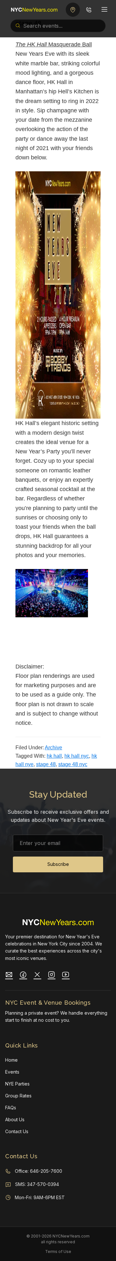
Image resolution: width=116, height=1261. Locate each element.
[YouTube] (66, 975)
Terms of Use (58, 1251)
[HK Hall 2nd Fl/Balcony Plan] (79, 639)
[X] (37, 975)
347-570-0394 (43, 1184)
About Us (14, 1119)
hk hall (54, 756)
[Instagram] (51, 975)
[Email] (9, 975)
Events (12, 1072)
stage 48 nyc (72, 764)
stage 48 (46, 764)
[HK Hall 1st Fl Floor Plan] (37, 639)
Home (11, 1060)
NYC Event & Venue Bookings (48, 1002)
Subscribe (58, 864)
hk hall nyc (76, 756)
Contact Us (16, 1131)
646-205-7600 (46, 1171)
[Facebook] (23, 975)
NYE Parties (17, 1083)
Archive (53, 747)
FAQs (10, 1107)
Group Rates (18, 1095)
